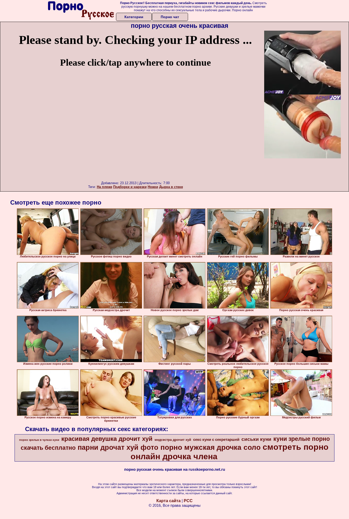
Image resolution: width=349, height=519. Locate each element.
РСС (188, 501)
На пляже (104, 187)
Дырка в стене (171, 187)
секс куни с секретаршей (216, 440)
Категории (133, 17)
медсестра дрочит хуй (173, 440)
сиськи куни (256, 439)
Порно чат (170, 17)
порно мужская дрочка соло (210, 447)
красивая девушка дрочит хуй (107, 438)
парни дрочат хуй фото (118, 447)
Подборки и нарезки (130, 187)
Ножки (153, 187)
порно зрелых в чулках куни (39, 439)
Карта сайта (168, 501)
